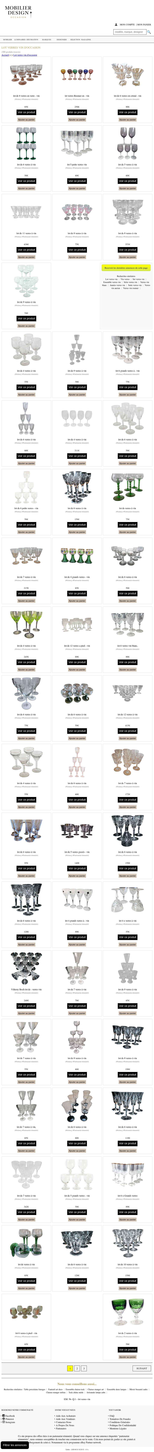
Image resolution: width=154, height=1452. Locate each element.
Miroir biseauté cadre (138, 1389)
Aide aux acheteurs (66, 1415)
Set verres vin (138, 279)
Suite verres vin (135, 285)
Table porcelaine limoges (34, 1389)
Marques (46, 39)
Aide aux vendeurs (65, 1418)
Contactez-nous (63, 1422)
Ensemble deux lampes (116, 1389)
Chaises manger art (96, 1389)
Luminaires (20, 39)
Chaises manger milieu (55, 1392)
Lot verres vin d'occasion (25, 54)
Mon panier (144, 24)
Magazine (86, 39)
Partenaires (61, 1428)
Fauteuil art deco (55, 1389)
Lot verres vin (111, 279)
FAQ (112, 1415)
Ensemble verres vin (112, 282)
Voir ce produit (26, 112)
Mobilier (7, 39)
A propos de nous (65, 1425)
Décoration (32, 39)
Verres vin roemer (131, 288)
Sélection (75, 39)
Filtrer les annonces (15, 1445)
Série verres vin (130, 282)
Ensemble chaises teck (75, 1389)
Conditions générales (120, 1422)
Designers (62, 39)
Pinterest (9, 1418)
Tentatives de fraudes (120, 1418)
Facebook (10, 1415)
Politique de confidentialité (123, 1425)
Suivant (142, 1368)
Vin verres (125, 279)
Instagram (10, 1422)
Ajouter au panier (26, 119)
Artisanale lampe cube (95, 1392)
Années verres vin (117, 285)
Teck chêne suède (76, 1392)
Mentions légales (118, 1428)
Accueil (5, 54)
